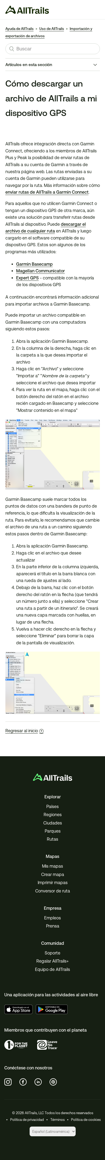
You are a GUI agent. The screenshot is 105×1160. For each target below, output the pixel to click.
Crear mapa (52, 874)
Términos (57, 1120)
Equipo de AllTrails (52, 969)
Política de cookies (86, 1120)
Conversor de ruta (52, 891)
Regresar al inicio (21, 730)
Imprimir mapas (53, 882)
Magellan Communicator (40, 270)
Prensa (52, 926)
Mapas (52, 856)
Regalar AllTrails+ (52, 961)
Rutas (52, 839)
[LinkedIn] (38, 1082)
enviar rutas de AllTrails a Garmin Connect (47, 192)
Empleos (52, 918)
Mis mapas (52, 866)
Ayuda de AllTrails (19, 29)
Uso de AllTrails (51, 29)
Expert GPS (27, 277)
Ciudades (52, 823)
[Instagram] (8, 1082)
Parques (53, 831)
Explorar (52, 796)
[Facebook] (23, 1082)
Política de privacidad (27, 1120)
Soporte (52, 953)
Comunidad (52, 943)
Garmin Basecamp (34, 264)
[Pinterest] (53, 1082)
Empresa (52, 908)
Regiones (53, 814)
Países (52, 806)
